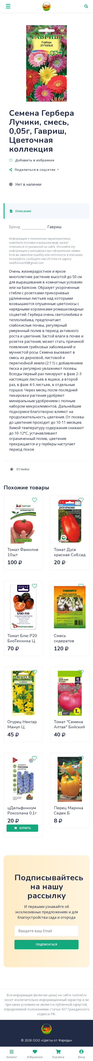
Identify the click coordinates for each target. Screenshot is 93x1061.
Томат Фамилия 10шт (22, 552)
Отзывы (22, 469)
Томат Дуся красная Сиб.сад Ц (70, 554)
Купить (25, 828)
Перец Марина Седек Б (68, 810)
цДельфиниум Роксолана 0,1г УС (22, 813)
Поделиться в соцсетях (35, 169)
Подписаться (46, 944)
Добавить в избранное (34, 160)
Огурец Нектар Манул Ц (22, 724)
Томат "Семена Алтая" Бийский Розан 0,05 (69, 727)
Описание (22, 211)
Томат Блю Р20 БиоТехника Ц (22, 638)
